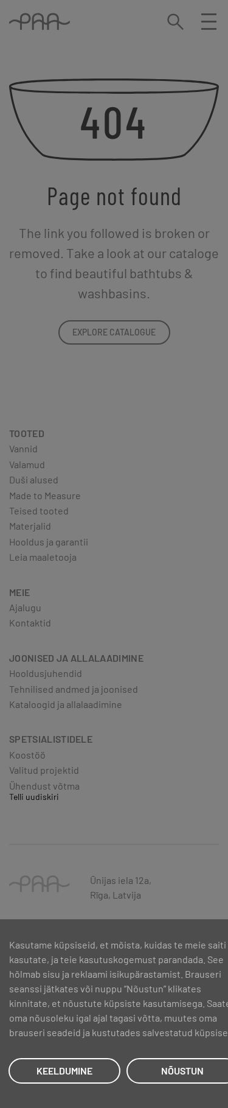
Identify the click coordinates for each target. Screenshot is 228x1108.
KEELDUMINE (64, 1070)
